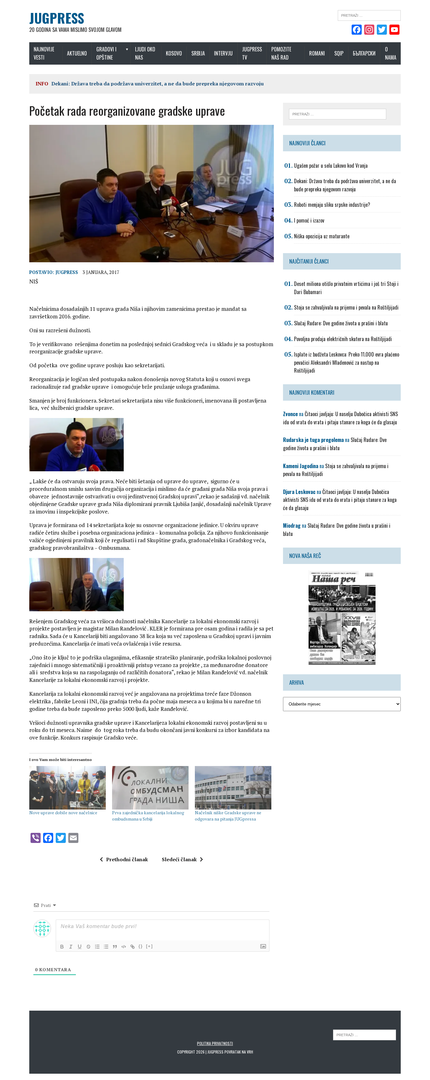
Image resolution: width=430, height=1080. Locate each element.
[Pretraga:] (369, 14)
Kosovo (174, 53)
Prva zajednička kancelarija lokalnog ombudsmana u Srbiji (148, 816)
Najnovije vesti (44, 53)
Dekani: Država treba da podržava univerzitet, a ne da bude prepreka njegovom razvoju (157, 83)
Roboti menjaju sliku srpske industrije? (332, 204)
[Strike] (88, 946)
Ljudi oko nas (145, 53)
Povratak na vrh (238, 1051)
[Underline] (79, 946)
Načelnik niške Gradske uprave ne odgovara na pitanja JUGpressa (228, 816)
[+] (149, 946)
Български (364, 53)
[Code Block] (123, 946)
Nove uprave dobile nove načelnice (63, 813)
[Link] (132, 946)
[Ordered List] (97, 946)
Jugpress (66, 272)
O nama (390, 53)
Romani (317, 53)
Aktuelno (77, 53)
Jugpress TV (252, 53)
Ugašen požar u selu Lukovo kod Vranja (331, 165)
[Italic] (70, 946)
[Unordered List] (106, 946)
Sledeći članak (179, 859)
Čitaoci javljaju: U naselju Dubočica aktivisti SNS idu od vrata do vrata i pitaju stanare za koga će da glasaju (340, 418)
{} (141, 946)
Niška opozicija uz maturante (321, 236)
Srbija (198, 53)
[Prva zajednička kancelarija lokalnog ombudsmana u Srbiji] (150, 788)
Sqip (338, 53)
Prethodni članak (127, 859)
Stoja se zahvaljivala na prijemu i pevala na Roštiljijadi (346, 307)
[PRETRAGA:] (364, 1034)
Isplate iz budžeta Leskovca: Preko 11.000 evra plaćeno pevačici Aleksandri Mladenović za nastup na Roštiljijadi (346, 362)
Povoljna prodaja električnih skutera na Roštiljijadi (343, 339)
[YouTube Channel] (394, 30)
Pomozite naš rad (281, 53)
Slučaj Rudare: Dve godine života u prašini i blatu (341, 323)
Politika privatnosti (215, 1043)
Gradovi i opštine (106, 53)
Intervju (223, 53)
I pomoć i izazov (309, 220)
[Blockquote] (114, 946)
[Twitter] (382, 30)
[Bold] (62, 946)
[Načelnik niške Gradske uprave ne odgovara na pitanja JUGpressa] (233, 788)
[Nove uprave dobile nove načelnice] (67, 788)
